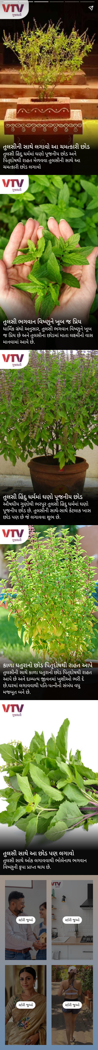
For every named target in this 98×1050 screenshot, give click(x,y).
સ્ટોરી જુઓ (26, 920)
